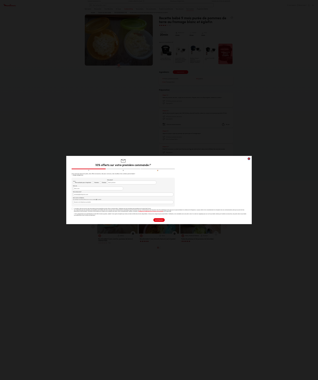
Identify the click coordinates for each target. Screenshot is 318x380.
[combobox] (131, 182)
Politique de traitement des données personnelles (151, 211)
